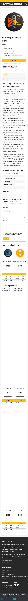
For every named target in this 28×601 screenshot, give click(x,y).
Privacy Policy (5, 590)
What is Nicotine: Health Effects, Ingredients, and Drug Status (14, 577)
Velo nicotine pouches (16, 55)
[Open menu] (1, 4)
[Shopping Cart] (26, 4)
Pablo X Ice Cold (20, 388)
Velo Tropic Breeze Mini (20, 261)
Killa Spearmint (8, 388)
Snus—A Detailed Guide (7, 574)
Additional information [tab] (8, 77)
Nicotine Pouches (6, 570)
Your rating (6, 207)
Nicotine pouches (7, 7)
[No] (26, 597)
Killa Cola (20, 510)
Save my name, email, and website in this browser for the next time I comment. (13, 234)
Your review (6, 211)
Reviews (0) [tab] (5, 79)
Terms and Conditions (7, 587)
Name (5, 220)
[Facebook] (15, 585)
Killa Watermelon (8, 510)
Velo (13, 7)
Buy (15, 60)
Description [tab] (5, 74)
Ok (14, 599)
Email (5, 227)
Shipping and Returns (7, 585)
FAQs (3, 572)
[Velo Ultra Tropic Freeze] (14, 22)
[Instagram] (18, 585)
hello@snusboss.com (7, 562)
